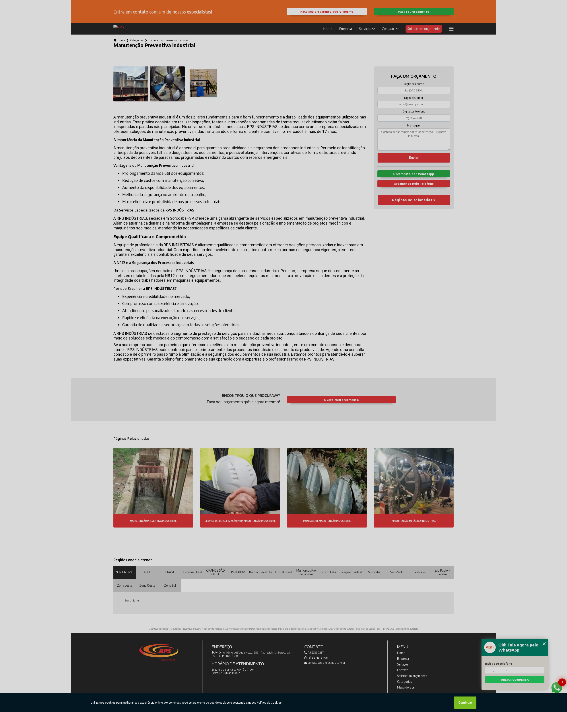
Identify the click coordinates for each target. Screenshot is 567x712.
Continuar (465, 702)
